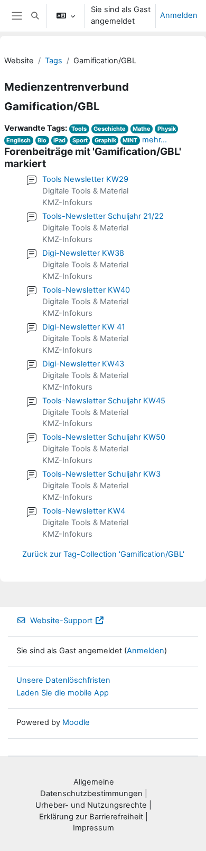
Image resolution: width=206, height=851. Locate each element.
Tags (53, 60)
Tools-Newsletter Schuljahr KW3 (101, 474)
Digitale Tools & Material (85, 191)
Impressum (93, 828)
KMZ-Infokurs (67, 202)
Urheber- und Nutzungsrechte (91, 805)
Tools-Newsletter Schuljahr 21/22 (103, 216)
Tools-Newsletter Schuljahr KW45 (103, 400)
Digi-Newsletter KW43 (83, 364)
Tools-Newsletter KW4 (83, 511)
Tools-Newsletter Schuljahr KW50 (103, 437)
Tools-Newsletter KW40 (86, 290)
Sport (80, 140)
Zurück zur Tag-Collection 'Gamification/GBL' (103, 554)
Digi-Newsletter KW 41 (83, 327)
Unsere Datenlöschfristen (63, 680)
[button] (34, 16)
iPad (59, 140)
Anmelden (179, 15)
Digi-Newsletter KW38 (83, 253)
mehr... (154, 139)
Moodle (76, 722)
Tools (79, 128)
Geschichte (109, 128)
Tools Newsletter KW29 (85, 179)
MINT (130, 140)
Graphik (105, 140)
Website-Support (61, 620)
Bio (42, 140)
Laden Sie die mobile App (62, 693)
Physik (166, 128)
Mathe (142, 128)
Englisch (18, 140)
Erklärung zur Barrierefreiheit (91, 816)
